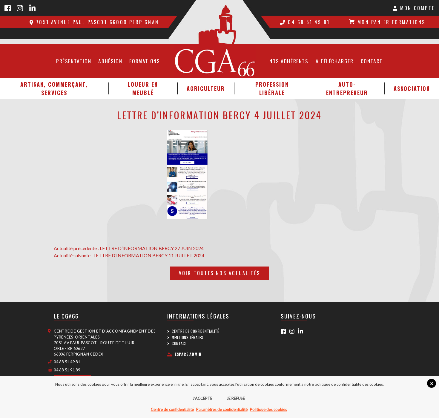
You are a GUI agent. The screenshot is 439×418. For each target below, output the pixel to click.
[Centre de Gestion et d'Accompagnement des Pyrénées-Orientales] (219, 22)
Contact (372, 61)
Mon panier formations (391, 22)
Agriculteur (206, 88)
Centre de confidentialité (195, 331)
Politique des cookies (268, 409)
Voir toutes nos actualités (219, 273)
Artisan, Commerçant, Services (54, 88)
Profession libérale (272, 88)
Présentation (73, 61)
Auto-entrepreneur (347, 88)
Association (412, 88)
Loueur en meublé (143, 88)
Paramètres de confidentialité (222, 409)
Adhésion (110, 61)
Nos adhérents (288, 61)
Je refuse (236, 398)
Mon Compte (416, 8)
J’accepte (202, 398)
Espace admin (188, 354)
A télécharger (335, 61)
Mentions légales (187, 337)
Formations (144, 61)
